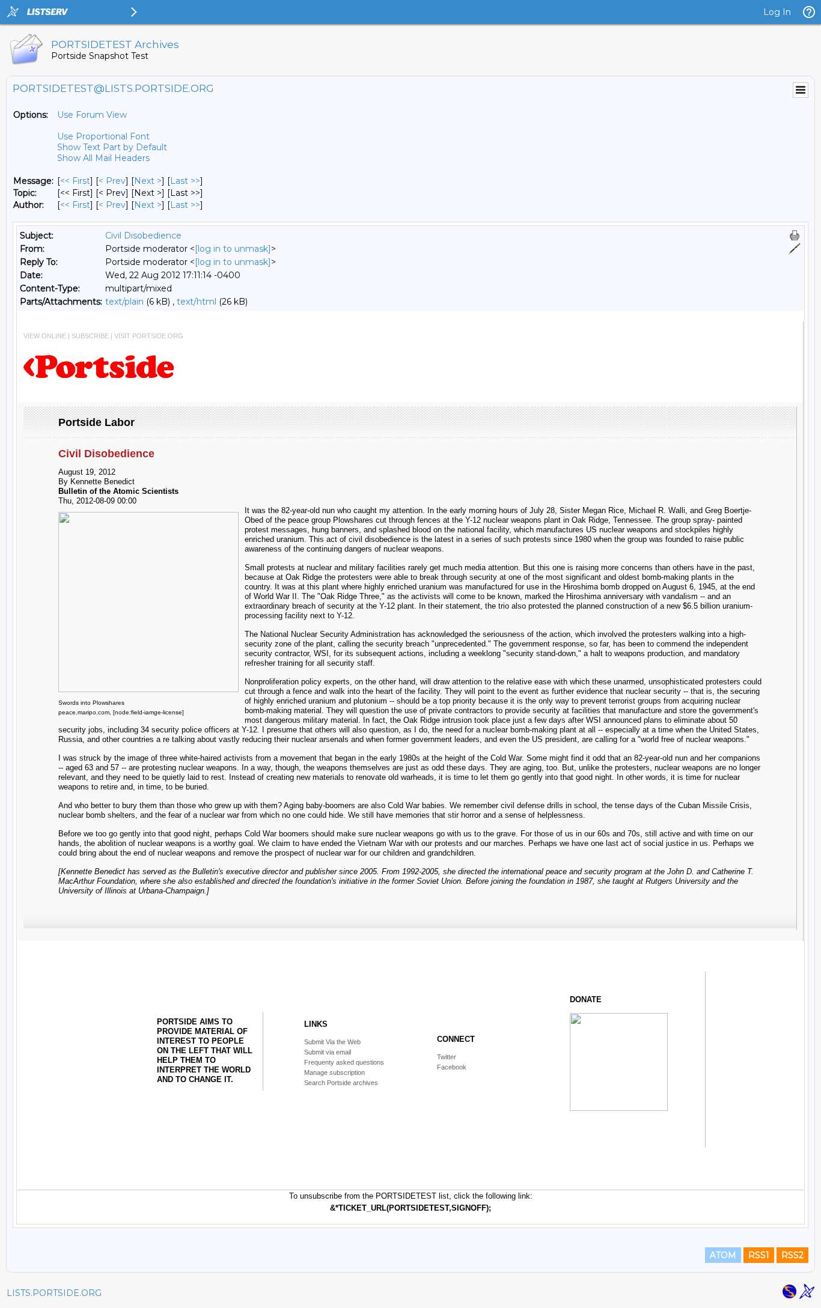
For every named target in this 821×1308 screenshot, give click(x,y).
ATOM (723, 1255)
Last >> (185, 180)
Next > (148, 180)
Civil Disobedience (143, 235)
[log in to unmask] (233, 248)
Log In (777, 12)
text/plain (124, 301)
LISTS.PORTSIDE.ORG (54, 1293)
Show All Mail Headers (103, 158)
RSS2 (792, 1255)
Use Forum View (92, 114)
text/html (196, 301)
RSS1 (758, 1255)
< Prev (112, 180)
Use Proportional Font (103, 136)
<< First (75, 180)
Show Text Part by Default (112, 147)
